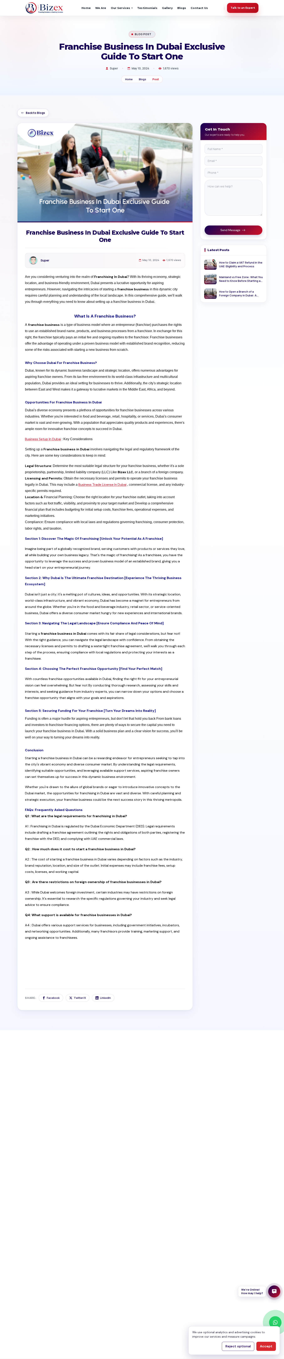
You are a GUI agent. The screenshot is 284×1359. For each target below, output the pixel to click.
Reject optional (238, 1346)
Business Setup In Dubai (43, 439)
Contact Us (199, 8)
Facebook (53, 998)
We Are (100, 8)
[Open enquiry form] (274, 1291)
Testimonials (147, 8)
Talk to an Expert (243, 7)
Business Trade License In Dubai (102, 484)
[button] (259, 1291)
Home (86, 8)
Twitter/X (80, 998)
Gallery (167, 8)
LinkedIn (105, 998)
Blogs (181, 8)
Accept (266, 1346)
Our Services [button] (120, 8)
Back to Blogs (35, 113)
